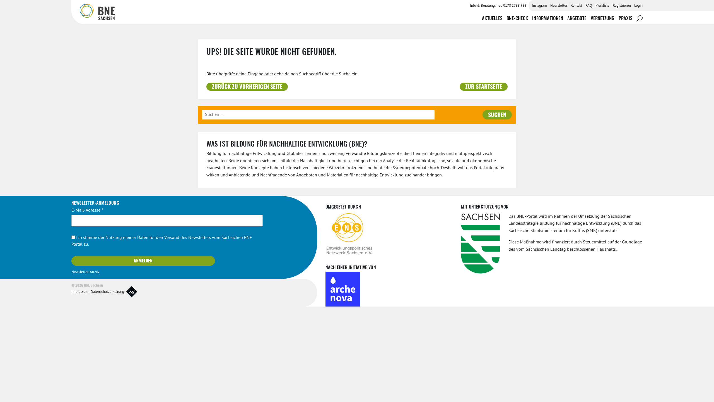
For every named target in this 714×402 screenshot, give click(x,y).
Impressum (79, 292)
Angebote (577, 18)
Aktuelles (492, 18)
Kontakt (576, 6)
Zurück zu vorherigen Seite (247, 87)
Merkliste (602, 6)
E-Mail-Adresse (87, 210)
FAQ (588, 6)
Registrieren (622, 6)
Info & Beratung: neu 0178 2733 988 (498, 6)
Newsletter (558, 6)
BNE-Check (517, 18)
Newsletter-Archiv (85, 272)
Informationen (547, 18)
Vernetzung (602, 18)
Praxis (625, 18)
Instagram (539, 6)
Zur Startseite (483, 87)
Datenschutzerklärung (107, 292)
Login (638, 6)
